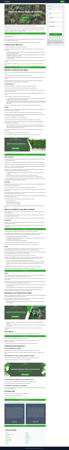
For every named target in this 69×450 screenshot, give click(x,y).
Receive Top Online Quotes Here (25, 399)
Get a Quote (24, 17)
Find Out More (25, 154)
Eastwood (27, 434)
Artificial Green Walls (7, 72)
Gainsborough (10, 397)
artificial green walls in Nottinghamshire (24, 63)
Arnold (7, 443)
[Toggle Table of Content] (14, 36)
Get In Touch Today (25, 33)
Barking (14, 397)
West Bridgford (27, 438)
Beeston (26, 440)
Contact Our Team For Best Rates (25, 67)
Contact (62, 1)
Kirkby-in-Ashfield (9, 440)
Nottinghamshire (28, 437)
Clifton (26, 443)
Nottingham (27, 435)
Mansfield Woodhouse (9, 434)
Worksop (5, 397)
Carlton (26, 432)
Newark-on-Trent (8, 437)
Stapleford (27, 441)
